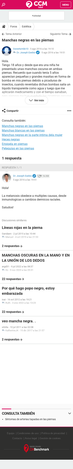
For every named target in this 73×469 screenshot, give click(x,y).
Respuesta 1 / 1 (12, 167)
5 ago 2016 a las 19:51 (53, 52)
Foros (13, 26)
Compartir (13, 110)
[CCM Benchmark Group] (36, 448)
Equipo (10, 433)
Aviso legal (31, 438)
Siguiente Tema (59, 33)
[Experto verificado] (38, 53)
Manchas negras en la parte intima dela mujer (32, 135)
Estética (26, 26)
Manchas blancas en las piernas (23, 130)
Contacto (17, 438)
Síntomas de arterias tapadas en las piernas (30, 419)
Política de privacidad (53, 433)
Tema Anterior (13, 33)
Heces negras (11, 139)
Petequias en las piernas (18, 148)
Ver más (39, 100)
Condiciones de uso (28, 433)
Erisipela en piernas (15, 144)
